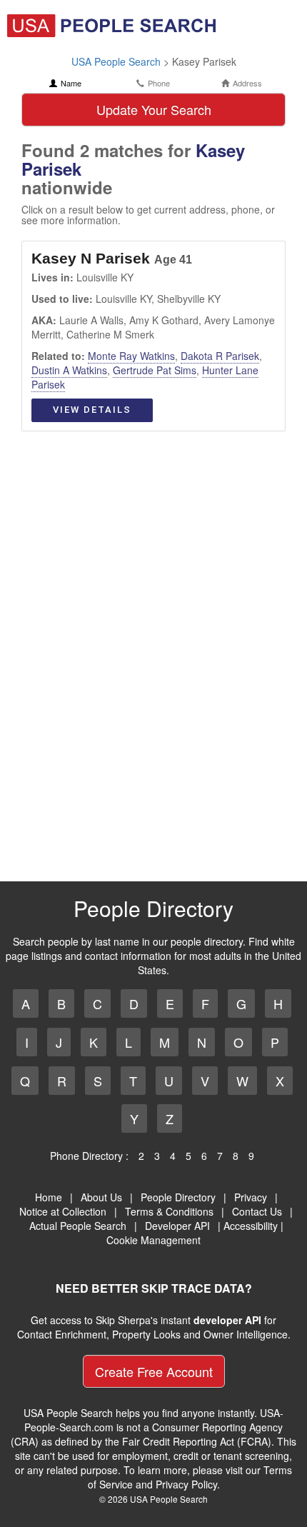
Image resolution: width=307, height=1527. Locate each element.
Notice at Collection (62, 1211)
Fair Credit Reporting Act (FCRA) (196, 1441)
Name (71, 83)
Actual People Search (77, 1225)
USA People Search (116, 61)
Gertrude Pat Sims (154, 370)
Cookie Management (153, 1240)
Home (48, 1197)
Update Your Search (153, 109)
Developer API (177, 1225)
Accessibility (250, 1225)
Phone (159, 83)
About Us (101, 1197)
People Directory (178, 1197)
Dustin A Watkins (69, 370)
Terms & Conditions (169, 1211)
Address (247, 83)
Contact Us (257, 1211)
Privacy (250, 1197)
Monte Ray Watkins (131, 356)
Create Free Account (154, 1371)
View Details (92, 409)
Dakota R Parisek (220, 356)
